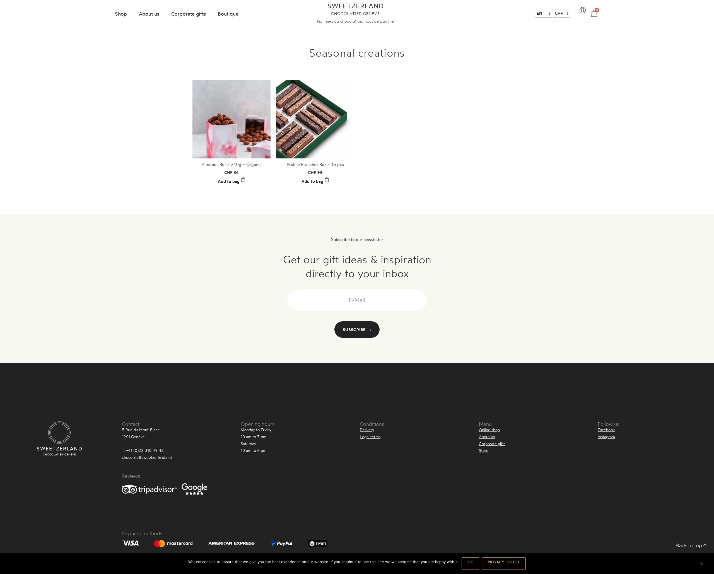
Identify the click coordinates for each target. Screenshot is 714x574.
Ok (470, 563)
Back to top (689, 545)
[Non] (701, 565)
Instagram (606, 436)
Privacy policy (504, 563)
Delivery (367, 429)
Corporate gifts (188, 14)
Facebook (606, 429)
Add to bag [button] (229, 181)
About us (149, 14)
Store (483, 450)
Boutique (228, 14)
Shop (121, 14)
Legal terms (370, 436)
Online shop (489, 429)
